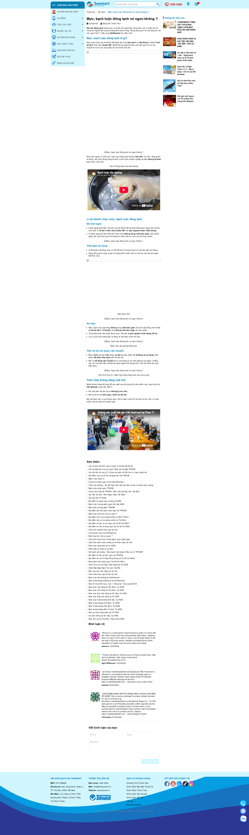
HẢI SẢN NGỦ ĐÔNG (66, 37)
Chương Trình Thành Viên (137, 783)
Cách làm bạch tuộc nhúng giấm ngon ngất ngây (109, 539)
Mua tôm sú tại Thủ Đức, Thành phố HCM (106, 619)
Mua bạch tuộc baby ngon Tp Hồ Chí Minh (107, 561)
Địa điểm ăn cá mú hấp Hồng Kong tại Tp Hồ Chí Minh (112, 558)
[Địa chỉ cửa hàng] (188, 5)
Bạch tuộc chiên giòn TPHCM (101, 488)
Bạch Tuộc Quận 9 (96, 478)
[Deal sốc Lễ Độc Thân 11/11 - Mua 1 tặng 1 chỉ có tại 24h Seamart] (169, 69)
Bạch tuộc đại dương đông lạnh (123, 345)
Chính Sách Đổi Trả (134, 797)
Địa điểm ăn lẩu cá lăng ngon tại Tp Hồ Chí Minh (109, 526)
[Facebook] (167, 783)
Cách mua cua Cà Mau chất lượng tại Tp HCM (108, 564)
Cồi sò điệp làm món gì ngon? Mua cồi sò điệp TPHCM (112, 469)
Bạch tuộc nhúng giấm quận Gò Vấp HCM (106, 504)
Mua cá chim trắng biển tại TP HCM (104, 612)
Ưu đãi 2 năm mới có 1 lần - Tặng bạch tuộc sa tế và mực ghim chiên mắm (186, 56)
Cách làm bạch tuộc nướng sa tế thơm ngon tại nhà (110, 542)
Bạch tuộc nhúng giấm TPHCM (102, 507)
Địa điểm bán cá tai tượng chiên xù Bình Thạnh (109, 517)
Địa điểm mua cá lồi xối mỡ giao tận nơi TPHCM (109, 475)
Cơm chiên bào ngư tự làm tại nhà (103, 574)
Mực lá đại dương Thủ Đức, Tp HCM (104, 603)
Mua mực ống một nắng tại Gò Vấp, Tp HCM (108, 593)
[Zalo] (179, 783)
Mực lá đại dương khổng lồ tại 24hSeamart (107, 580)
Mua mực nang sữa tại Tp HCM (102, 545)
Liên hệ (129, 801)
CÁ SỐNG (61, 18)
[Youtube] (173, 783)
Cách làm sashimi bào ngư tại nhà (103, 529)
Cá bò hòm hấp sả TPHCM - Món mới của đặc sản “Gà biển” (114, 491)
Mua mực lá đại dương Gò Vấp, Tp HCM (106, 599)
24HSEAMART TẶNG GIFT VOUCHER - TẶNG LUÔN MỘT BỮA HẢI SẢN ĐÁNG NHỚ (186, 27)
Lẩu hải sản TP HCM (97, 497)
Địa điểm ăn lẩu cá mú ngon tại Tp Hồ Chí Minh (109, 523)
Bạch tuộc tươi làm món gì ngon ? (103, 513)
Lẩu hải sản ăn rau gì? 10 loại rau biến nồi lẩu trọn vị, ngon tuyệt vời (118, 472)
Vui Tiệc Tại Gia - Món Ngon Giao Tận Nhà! (107, 494)
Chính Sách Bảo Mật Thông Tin (139, 786)
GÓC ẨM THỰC (64, 56)
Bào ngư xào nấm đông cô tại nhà (103, 571)
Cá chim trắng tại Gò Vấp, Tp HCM (103, 615)
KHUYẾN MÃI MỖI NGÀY (67, 11)
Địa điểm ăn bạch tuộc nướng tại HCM (105, 501)
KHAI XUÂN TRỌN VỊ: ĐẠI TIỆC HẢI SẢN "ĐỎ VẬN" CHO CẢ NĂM (186, 42)
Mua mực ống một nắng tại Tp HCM (104, 596)
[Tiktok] (185, 783)
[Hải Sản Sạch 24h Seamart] (98, 4)
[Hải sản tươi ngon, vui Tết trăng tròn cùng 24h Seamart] (169, 100)
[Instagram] (191, 783)
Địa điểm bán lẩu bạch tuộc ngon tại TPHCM (107, 510)
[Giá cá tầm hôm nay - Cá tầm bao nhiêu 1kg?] (169, 85)
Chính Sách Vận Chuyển (136, 794)
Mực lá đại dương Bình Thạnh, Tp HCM (105, 609)
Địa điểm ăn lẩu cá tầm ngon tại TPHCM (106, 555)
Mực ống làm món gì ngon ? (101, 536)
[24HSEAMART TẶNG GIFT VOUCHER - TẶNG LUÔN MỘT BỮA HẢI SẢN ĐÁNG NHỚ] (169, 24)
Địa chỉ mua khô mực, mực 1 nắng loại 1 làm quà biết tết (113, 583)
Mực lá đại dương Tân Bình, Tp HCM (104, 606)
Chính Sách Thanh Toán (136, 790)
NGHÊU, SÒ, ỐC (64, 31)
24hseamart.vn (103, 790)
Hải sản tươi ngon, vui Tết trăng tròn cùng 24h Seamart (185, 98)
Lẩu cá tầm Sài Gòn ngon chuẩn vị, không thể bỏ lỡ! (111, 466)
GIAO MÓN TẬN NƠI (66, 50)
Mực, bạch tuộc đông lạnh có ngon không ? (122, 18)
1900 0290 (176, 4)
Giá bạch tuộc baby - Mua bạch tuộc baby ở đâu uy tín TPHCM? (116, 552)
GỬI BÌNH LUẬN (150, 761)
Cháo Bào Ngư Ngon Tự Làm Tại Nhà (104, 568)
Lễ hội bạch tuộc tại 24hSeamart (102, 533)
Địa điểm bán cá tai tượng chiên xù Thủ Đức (107, 520)
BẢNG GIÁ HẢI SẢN (65, 63)
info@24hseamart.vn (102, 786)
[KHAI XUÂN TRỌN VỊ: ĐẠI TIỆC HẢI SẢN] (169, 41)
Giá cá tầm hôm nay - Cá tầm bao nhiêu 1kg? (186, 83)
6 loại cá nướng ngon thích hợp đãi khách (106, 482)
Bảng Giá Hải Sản (134, 804)
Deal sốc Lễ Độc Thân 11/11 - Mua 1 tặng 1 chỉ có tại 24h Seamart (186, 70)
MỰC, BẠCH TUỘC (65, 43)
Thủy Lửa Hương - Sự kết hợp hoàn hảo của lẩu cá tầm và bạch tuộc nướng (121, 485)
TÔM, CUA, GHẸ (64, 24)
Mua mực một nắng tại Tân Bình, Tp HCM (106, 587)
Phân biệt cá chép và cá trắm (101, 548)
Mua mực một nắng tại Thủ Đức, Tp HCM (106, 590)
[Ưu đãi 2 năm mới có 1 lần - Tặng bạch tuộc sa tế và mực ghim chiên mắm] (169, 54)
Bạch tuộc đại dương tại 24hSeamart (104, 577)
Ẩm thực (101, 12)
